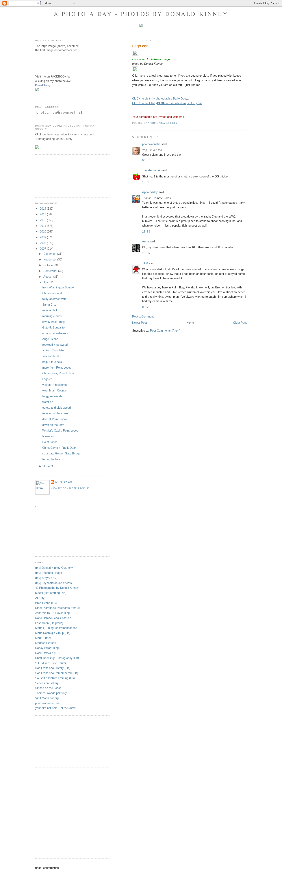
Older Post (240, 322)
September (50, 271)
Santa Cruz (49, 304)
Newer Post (139, 322)
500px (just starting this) (50, 592)
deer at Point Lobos (54, 419)
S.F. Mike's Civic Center (50, 663)
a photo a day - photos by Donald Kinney (141, 13)
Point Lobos (50, 442)
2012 (43, 220)
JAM (145, 263)
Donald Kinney (43, 85)
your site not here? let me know (55, 708)
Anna (145, 241)
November (50, 259)
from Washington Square (58, 287)
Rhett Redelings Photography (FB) (57, 658)
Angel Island (50, 339)
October (48, 265)
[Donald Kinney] (37, 90)
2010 (43, 231)
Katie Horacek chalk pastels (53, 618)
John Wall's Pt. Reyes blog (52, 613)
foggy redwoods (52, 396)
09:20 (146, 307)
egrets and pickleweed (56, 407)
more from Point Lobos (56, 367)
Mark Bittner (43, 638)
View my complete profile (70, 488)
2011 (43, 225)
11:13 (146, 231)
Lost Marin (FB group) (49, 623)
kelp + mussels (52, 362)
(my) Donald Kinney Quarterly (54, 567)
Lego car (47, 379)
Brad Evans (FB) (46, 603)
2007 (43, 248)
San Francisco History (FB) (52, 668)
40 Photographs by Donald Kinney (57, 587)
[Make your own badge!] (35, 94)
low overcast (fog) (53, 321)
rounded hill (49, 310)
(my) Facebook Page (48, 572)
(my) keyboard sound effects (53, 583)
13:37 (146, 253)
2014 (43, 208)
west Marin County (54, 390)
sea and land (50, 356)
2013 (43, 214)
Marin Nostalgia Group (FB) (52, 633)
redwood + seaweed (55, 344)
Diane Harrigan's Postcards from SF (58, 607)
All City (40, 598)
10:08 (146, 182)
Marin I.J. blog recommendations (56, 627)
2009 (43, 237)
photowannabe (151, 144)
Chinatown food (52, 293)
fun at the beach (52, 459)
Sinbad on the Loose (48, 688)
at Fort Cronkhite (53, 350)
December (50, 253)
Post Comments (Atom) (165, 330)
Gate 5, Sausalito (53, 327)
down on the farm (53, 424)
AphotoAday (150, 192)
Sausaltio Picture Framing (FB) (55, 678)
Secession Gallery (47, 683)
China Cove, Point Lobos (58, 373)
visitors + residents (54, 384)
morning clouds (52, 316)
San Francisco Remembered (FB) (56, 673)
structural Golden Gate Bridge (61, 453)
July (46, 282)
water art (47, 402)
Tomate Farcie (151, 170)
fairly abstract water (54, 299)
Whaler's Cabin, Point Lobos (60, 430)
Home (190, 322)
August (48, 276)
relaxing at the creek (55, 413)
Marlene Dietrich (45, 643)
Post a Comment (143, 316)
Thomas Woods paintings (51, 693)
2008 (43, 243)
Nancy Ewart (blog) (47, 648)
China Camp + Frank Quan (59, 447)
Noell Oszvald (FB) (47, 653)
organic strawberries (55, 333)
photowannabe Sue (47, 703)
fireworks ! (49, 436)
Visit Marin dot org (47, 698)
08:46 (146, 160)
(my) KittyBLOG (45, 578)
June (46, 466)
